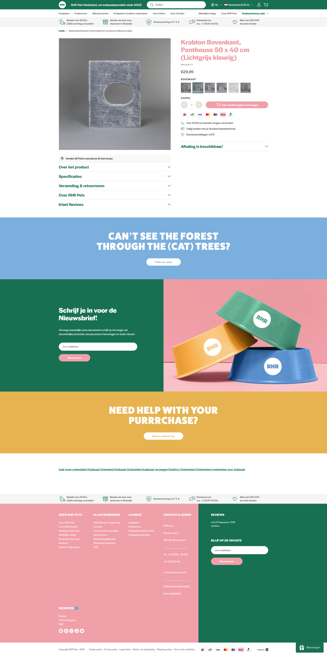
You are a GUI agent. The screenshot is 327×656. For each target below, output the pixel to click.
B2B (61, 624)
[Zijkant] (245, 88)
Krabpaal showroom (69, 530)
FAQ (96, 547)
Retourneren (100, 534)
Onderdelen (203, 469)
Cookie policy (95, 649)
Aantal (186, 98)
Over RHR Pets (67, 522)
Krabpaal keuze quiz (69, 538)
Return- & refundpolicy (144, 649)
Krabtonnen (135, 526)
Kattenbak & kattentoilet (141, 530)
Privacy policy (111, 649)
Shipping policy (164, 649)
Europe (62, 616)
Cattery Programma (69, 547)
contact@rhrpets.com (175, 572)
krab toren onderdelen (73, 469)
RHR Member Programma (107, 522)
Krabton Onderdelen (182, 469)
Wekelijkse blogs (67, 534)
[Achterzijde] (186, 88)
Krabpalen (134, 522)
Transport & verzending (106, 530)
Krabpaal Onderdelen (128, 469)
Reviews (63, 543)
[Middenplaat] (210, 88)
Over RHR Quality (68, 526)
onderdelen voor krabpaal (228, 469)
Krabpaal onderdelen (140, 534)
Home (62, 30)
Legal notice (125, 649)
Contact (98, 526)
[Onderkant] (222, 88)
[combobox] (218, 4)
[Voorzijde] (234, 88)
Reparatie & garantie (104, 543)
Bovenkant (188, 79)
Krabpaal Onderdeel (100, 469)
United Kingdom (67, 620)
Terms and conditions (184, 649)
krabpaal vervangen (155, 469)
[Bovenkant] (198, 88)
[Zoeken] (152, 4)
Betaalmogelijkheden (105, 538)
